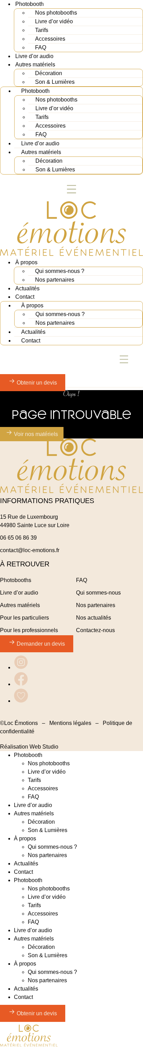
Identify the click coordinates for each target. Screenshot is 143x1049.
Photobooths (15, 580)
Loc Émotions (21, 723)
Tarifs (41, 30)
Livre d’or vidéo (54, 21)
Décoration (48, 73)
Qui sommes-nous (98, 593)
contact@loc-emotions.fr (29, 550)
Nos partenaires (54, 280)
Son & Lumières (55, 82)
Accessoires (50, 39)
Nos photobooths (56, 13)
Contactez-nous (95, 630)
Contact (24, 297)
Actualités (27, 288)
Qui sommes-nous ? (59, 271)
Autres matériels (35, 64)
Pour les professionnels (29, 630)
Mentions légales (70, 723)
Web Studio (44, 747)
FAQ (40, 47)
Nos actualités (93, 618)
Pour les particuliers (24, 618)
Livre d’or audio (34, 56)
